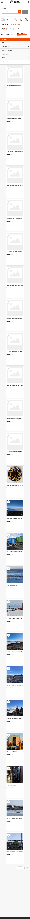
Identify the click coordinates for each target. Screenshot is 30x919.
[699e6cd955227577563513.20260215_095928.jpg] (15, 541)
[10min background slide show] (15, 74)
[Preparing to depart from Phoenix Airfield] (15, 608)
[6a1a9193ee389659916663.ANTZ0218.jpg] (15, 274)
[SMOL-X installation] (15, 774)
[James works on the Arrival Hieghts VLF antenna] (15, 674)
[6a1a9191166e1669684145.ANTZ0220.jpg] (15, 308)
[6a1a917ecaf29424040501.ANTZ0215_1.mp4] (15, 408)
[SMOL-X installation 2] (15, 741)
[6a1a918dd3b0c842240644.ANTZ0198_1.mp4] (15, 341)
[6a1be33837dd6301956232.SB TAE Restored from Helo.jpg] (15, 141)
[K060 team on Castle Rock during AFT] (15, 708)
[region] (15, 51)
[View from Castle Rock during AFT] (15, 508)
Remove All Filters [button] (21, 35)
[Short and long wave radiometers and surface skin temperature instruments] (15, 841)
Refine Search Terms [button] (15, 24)
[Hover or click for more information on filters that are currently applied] (26, 33)
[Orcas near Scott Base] (15, 574)
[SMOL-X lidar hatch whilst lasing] (15, 808)
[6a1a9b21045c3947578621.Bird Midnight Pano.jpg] (15, 174)
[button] (19, 11)
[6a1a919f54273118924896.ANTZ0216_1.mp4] (15, 208)
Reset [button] (25, 11)
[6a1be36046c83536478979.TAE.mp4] (15, 108)
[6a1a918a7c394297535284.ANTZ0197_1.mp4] (15, 374)
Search (4, 8)
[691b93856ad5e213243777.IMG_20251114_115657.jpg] (15, 474)
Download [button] (8, 19)
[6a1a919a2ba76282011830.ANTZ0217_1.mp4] (15, 241)
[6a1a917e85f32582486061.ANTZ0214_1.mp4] (15, 441)
